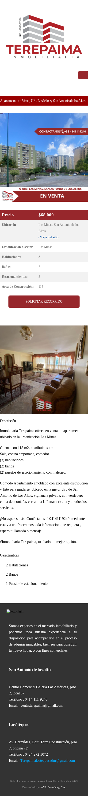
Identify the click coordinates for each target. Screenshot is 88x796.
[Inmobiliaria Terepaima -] (44, 36)
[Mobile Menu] (83, 75)
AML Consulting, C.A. (53, 787)
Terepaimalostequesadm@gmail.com (47, 760)
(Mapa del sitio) (49, 237)
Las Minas (45, 247)
